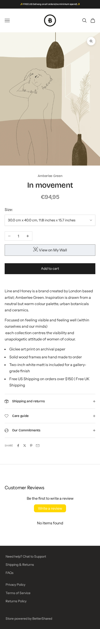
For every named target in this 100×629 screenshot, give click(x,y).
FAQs (9, 573)
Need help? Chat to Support (26, 556)
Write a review (50, 508)
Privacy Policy (15, 584)
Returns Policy (16, 601)
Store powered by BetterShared (29, 618)
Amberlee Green (50, 176)
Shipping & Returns (20, 564)
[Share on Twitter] (25, 445)
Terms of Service (18, 593)
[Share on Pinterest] (31, 445)
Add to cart (50, 268)
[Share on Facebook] (18, 445)
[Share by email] (38, 445)
